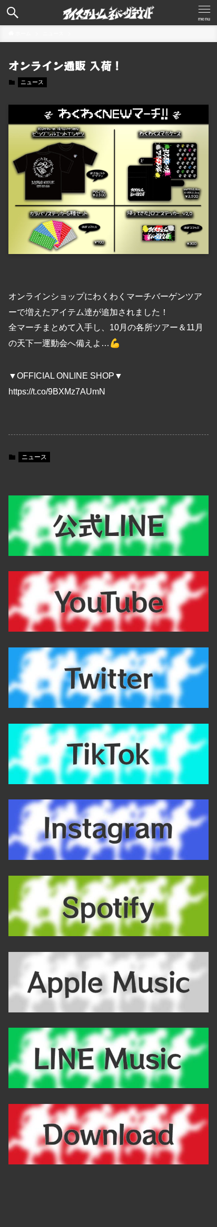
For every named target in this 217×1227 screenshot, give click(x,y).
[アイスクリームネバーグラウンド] (109, 12)
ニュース (32, 82)
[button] (12, 12)
